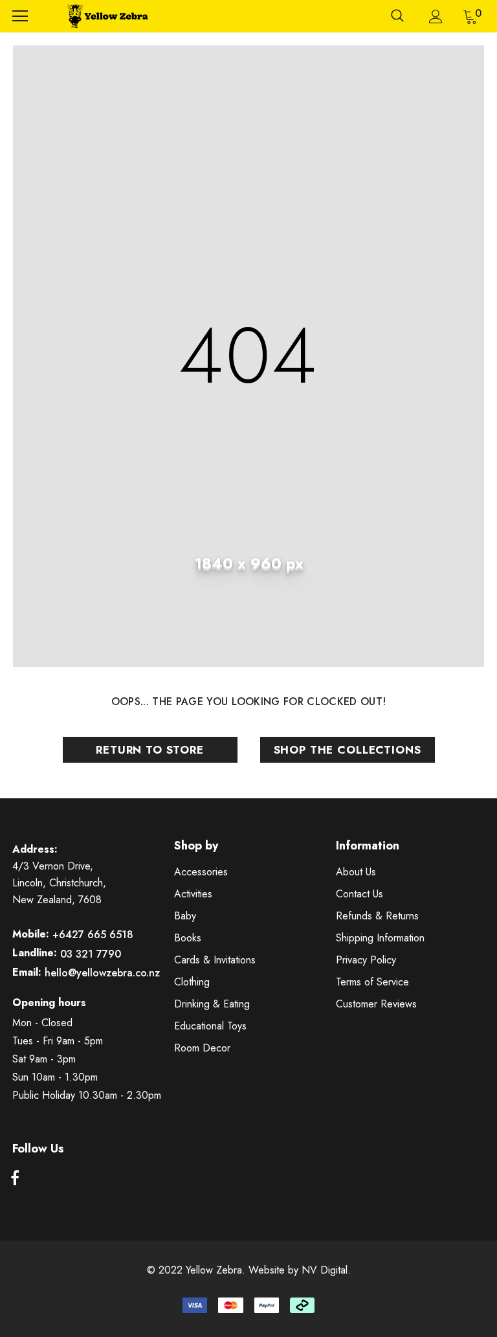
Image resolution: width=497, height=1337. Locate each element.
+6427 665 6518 (92, 934)
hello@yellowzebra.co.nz (102, 972)
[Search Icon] (397, 16)
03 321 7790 (90, 954)
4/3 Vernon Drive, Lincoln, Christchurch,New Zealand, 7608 (59, 883)
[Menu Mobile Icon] (20, 16)
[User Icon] (436, 16)
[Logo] (106, 16)
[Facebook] (15, 1178)
